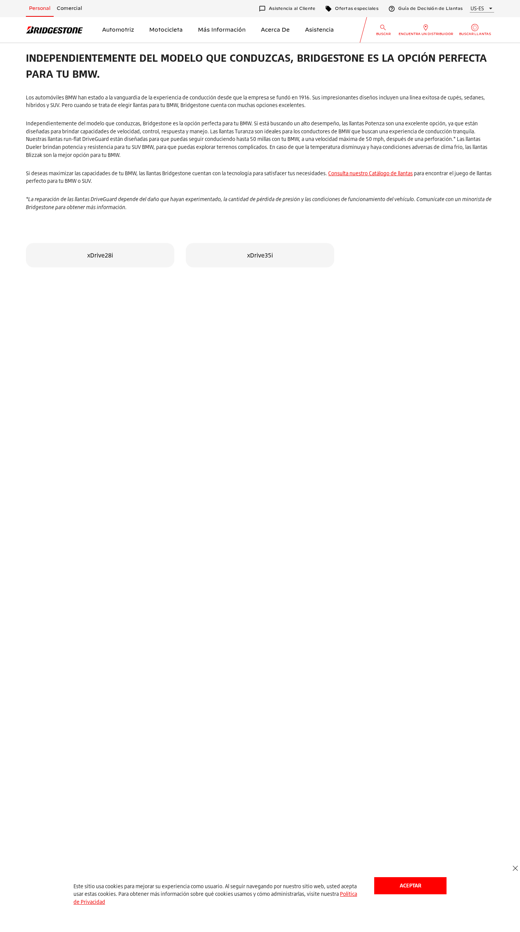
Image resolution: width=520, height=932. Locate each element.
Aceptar (410, 885)
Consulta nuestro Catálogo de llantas (370, 173)
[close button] (515, 868)
